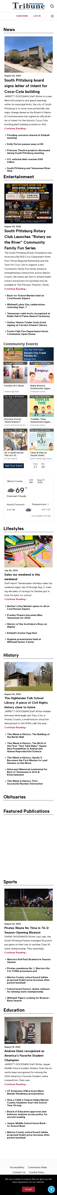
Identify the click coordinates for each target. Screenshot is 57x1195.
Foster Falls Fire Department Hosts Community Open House (27, 332)
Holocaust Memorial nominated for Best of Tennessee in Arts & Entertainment (27, 772)
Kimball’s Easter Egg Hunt (22, 633)
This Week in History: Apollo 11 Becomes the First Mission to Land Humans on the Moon (27, 760)
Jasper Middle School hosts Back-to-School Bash (27, 1124)
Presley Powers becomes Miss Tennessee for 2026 (24, 616)
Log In (37, 16)
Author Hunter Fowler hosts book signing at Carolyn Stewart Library (27, 324)
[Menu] (52, 16)
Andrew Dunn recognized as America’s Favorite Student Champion (24, 1055)
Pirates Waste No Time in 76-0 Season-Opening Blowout (26, 930)
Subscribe (22, 16)
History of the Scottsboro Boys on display (27, 625)
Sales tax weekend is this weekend (22, 577)
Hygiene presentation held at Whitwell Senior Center (24, 640)
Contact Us (19, 1172)
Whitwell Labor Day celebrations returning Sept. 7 (26, 306)
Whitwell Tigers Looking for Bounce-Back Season (28, 999)
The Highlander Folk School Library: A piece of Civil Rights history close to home (26, 702)
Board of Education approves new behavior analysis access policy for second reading (27, 1114)
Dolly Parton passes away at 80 (25, 144)
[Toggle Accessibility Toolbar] (51, 1189)
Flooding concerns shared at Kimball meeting (28, 136)
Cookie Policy (36, 1172)
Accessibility (17, 1167)
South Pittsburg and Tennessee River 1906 (28, 169)
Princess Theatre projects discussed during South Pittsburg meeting (28, 151)
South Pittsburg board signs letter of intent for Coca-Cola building (25, 86)
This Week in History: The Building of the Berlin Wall (28, 735)
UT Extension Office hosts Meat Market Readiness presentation (25, 1092)
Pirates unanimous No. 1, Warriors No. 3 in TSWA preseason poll (28, 969)
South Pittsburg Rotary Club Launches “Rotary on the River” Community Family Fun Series (27, 239)
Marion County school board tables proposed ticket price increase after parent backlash (28, 980)
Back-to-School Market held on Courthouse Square (25, 297)
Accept (28, 1189)
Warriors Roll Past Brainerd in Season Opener (28, 961)
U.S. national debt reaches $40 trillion (25, 160)
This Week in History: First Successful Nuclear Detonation (25, 782)
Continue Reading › (15, 599)
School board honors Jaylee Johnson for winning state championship (28, 990)
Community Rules (37, 1167)
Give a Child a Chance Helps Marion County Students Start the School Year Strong (27, 1102)
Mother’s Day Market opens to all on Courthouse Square (28, 607)
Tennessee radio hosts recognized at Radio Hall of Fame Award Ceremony (28, 315)
